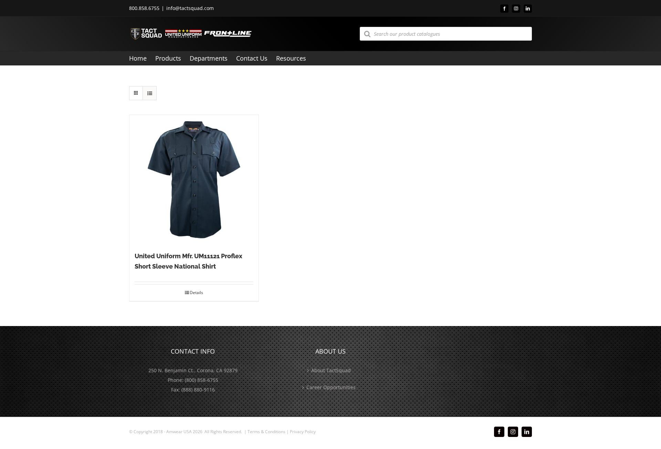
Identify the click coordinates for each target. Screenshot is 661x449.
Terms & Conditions (266, 432)
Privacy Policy (303, 432)
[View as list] (149, 93)
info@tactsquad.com (190, 8)
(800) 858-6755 (201, 380)
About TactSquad (331, 370)
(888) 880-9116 (198, 389)
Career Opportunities (331, 387)
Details (196, 292)
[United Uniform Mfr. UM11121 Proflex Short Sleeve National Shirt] (194, 179)
